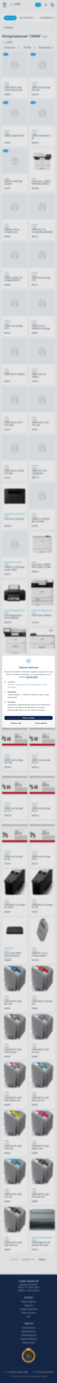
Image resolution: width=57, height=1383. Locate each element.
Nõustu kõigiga (28, 718)
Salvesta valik (16, 723)
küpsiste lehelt (32, 677)
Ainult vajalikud (41, 723)
